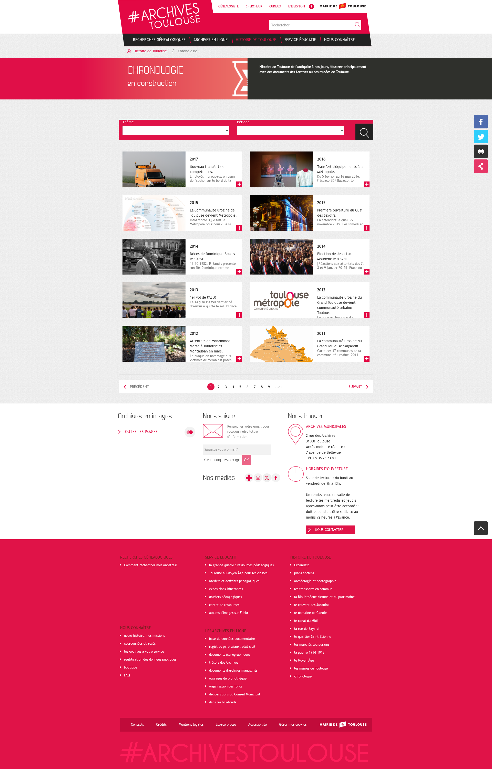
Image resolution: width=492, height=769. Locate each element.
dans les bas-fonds (222, 702)
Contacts (137, 725)
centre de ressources (224, 605)
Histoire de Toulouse (150, 51)
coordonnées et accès (140, 644)
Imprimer (481, 151)
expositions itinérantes (226, 589)
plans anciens (304, 573)
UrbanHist (301, 565)
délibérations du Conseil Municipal (234, 694)
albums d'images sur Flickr (228, 613)
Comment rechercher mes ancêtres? (150, 565)
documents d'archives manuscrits (233, 671)
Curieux (275, 6)
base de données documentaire (232, 639)
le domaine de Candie (310, 613)
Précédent (139, 387)
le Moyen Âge (304, 661)
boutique (130, 667)
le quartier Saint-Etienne (312, 637)
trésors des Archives (223, 663)
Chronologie (187, 51)
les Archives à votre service (144, 652)
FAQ (127, 675)
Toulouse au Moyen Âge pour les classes (238, 573)
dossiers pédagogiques (225, 597)
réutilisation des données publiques (150, 659)
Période (243, 122)
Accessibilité (257, 725)
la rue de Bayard (306, 629)
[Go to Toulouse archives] (164, 16)
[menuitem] (159, 40)
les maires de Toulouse (311, 668)
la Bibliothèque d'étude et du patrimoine (324, 597)
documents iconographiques (229, 655)
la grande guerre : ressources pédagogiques (241, 565)
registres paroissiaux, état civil (232, 647)
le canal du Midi (306, 621)
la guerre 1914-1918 (309, 653)
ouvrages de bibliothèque (228, 678)
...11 (279, 387)
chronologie (303, 676)
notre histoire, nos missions (144, 636)
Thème (128, 122)
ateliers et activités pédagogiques (234, 581)
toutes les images (140, 431)
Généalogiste (228, 6)
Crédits (161, 725)
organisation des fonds (225, 686)
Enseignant (296, 6)
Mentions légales (191, 725)
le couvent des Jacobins (311, 605)
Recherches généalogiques (146, 557)
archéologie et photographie (315, 581)
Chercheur (254, 6)
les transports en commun (313, 589)
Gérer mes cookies (292, 725)
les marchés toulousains (311, 645)
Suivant (355, 387)
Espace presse (226, 725)
